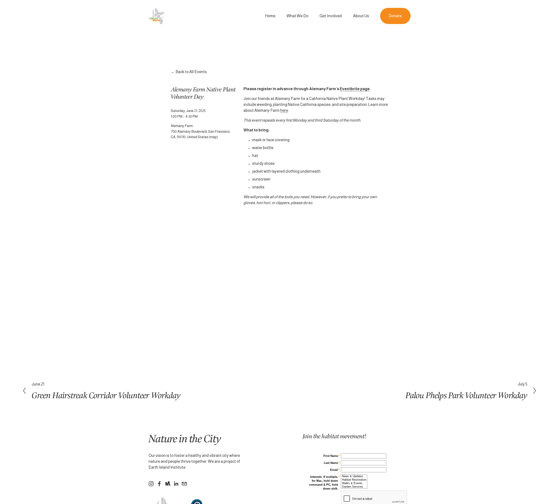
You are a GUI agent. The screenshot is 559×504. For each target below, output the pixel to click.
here (284, 110)
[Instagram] (151, 483)
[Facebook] (159, 483)
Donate (395, 16)
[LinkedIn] (176, 483)
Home (270, 16)
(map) (213, 137)
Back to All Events (191, 72)
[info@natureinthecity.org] (184, 483)
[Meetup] (167, 483)
